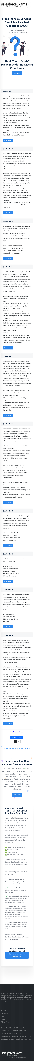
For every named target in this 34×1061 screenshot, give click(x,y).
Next (20, 737)
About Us (4, 1011)
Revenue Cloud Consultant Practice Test (13, 1031)
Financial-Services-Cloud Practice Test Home (16, 748)
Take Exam (17, 73)
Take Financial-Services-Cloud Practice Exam (17, 955)
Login (3, 1016)
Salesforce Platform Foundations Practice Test (16, 1039)
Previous (13, 737)
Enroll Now (17, 794)
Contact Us (4, 1013)
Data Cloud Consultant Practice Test (12, 1033)
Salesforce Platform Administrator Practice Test (16, 1036)
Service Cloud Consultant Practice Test (13, 1028)
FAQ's (3, 1019)
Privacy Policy (5, 1022)
